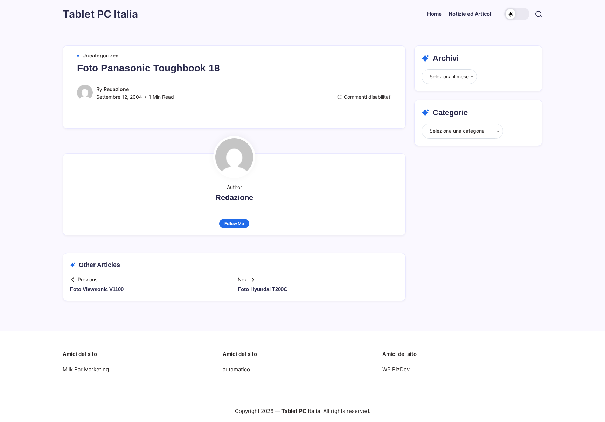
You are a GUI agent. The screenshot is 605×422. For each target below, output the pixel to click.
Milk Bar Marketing (86, 369)
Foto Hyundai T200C (262, 289)
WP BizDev (396, 369)
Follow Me (234, 223)
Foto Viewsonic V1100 (97, 289)
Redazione (116, 89)
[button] (516, 14)
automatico (236, 369)
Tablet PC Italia (100, 14)
